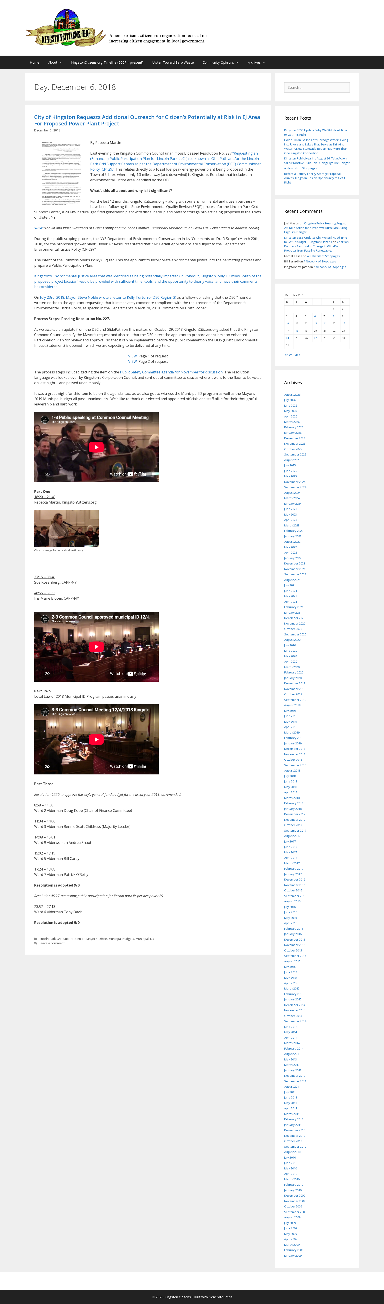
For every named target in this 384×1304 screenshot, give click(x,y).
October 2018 (293, 760)
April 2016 (290, 923)
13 (315, 323)
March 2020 (292, 667)
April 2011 (290, 1108)
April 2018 (290, 792)
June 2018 (290, 781)
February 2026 (293, 427)
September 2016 (295, 896)
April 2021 (290, 602)
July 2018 (290, 776)
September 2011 (295, 1081)
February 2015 (293, 994)
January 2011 (293, 1125)
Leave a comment (51, 943)
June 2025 (290, 471)
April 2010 (290, 1174)
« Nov (288, 355)
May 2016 (290, 918)
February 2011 (293, 1119)
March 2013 (292, 1065)
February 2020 (293, 672)
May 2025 (290, 476)
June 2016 (290, 912)
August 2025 (292, 460)
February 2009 (293, 1250)
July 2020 (290, 645)
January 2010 (293, 1190)
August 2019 (292, 705)
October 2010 (293, 1141)
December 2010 (294, 1130)
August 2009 (292, 1217)
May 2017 (290, 852)
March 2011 (292, 1114)
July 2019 (290, 711)
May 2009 (290, 1234)
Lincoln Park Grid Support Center (62, 939)
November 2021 (294, 569)
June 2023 (290, 509)
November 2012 (294, 1076)
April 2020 (290, 661)
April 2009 (290, 1239)
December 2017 (294, 814)
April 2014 (290, 1038)
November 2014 (294, 1010)
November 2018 (294, 754)
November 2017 (294, 820)
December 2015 (294, 939)
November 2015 (294, 945)
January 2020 (293, 678)
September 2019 (295, 700)
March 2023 (292, 525)
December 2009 (294, 1195)
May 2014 (290, 1032)
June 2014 (290, 1027)
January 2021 (293, 613)
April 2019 (290, 727)
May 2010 (290, 1168)
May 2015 (290, 977)
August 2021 (292, 580)
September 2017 (295, 830)
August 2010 (292, 1152)
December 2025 (294, 438)
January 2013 (293, 1070)
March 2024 (292, 498)
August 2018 (292, 770)
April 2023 (290, 520)
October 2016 (293, 890)
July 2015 (290, 967)
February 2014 (293, 1048)
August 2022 (292, 542)
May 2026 (290, 411)
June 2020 (290, 651)
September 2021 (295, 574)
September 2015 (295, 956)
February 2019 (293, 738)
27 (315, 338)
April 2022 (290, 552)
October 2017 (293, 825)
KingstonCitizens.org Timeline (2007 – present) (107, 62)
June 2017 (290, 847)
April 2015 (290, 983)
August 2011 (292, 1086)
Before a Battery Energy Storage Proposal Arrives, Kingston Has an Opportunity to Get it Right (314, 178)
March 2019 (292, 732)
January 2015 (293, 999)
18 (297, 330)
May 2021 (290, 596)
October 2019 (293, 694)
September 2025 (295, 454)
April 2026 (290, 416)
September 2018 (295, 765)
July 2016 (290, 907)
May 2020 (290, 656)
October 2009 (293, 1206)
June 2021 (290, 591)
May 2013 (290, 1059)
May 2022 (290, 547)
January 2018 (293, 809)
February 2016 (293, 929)
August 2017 (292, 836)
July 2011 (290, 1092)
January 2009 (293, 1256)
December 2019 (294, 683)
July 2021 (290, 585)
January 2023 (293, 536)
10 (287, 323)
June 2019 (290, 716)
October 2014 (293, 1016)
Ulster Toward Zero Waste (173, 62)
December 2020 (294, 618)
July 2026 (290, 400)
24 (287, 338)
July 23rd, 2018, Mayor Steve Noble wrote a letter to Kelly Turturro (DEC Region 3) (108, 297)
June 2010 (290, 1163)
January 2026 (293, 433)
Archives (254, 62)
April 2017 (290, 858)
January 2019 (293, 743)
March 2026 (292, 422)
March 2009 (292, 1245)
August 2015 (292, 961)
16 (343, 323)
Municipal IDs (145, 939)
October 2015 (293, 950)
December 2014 (294, 1005)
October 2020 (293, 629)
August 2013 (292, 1054)
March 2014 (292, 1043)
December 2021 (294, 563)
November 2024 (294, 482)
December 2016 (294, 879)
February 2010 (293, 1185)
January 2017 (293, 874)
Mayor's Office (96, 939)
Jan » (297, 355)
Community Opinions (218, 62)
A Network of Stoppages (300, 168)
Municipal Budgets (121, 939)
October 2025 (293, 449)
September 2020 (295, 634)
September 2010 (295, 1147)
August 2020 (292, 640)
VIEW (38, 228)
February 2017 (293, 869)
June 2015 (290, 972)
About (52, 62)
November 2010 (294, 1136)
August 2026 (292, 395)
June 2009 (290, 1228)
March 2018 (292, 798)
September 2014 (295, 1021)
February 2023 (293, 531)
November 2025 (294, 443)
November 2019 (294, 689)
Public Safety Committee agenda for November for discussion (171, 372)
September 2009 (295, 1212)
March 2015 (292, 988)
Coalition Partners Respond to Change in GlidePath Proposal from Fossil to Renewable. (316, 246)
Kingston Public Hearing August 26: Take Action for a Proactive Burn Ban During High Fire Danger (317, 160)
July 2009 (290, 1223)
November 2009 (294, 1201)
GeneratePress (220, 1297)
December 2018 (294, 749)
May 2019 (290, 722)
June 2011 (290, 1097)
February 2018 (293, 803)
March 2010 (292, 1179)
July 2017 (290, 841)
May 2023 (290, 514)
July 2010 (290, 1157)
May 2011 (290, 1103)
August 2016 (292, 901)
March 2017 (292, 863)
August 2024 (292, 493)
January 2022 (293, 558)
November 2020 (294, 623)
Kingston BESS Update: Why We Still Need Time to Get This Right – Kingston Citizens (315, 240)
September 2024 (295, 487)
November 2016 (294, 885)
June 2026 (290, 405)
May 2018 (290, 787)
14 (325, 323)
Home (34, 62)
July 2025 (290, 465)
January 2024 (293, 504)
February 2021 (293, 607)
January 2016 (293, 934)
